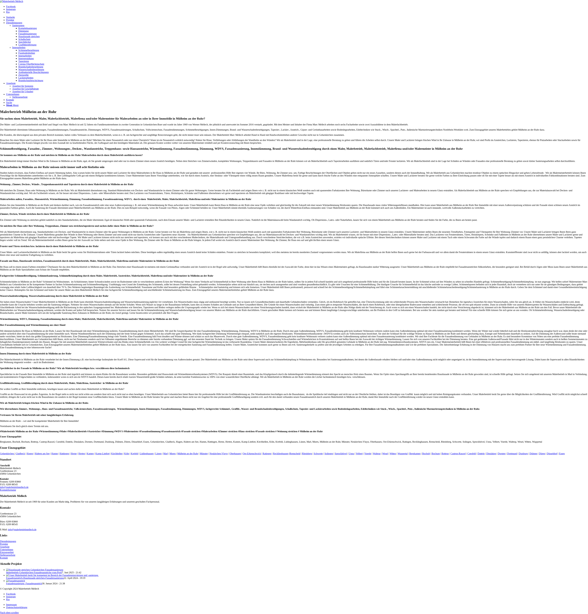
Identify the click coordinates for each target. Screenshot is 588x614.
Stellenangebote (7, 555)
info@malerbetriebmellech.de (14, 487)
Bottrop (445, 453)
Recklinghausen (280, 453)
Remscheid (295, 453)
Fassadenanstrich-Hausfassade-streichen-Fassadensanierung (35, 578)
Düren (542, 453)
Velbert (359, 453)
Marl (165, 453)
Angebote (4, 547)
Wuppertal (403, 453)
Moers (173, 453)
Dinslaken (491, 453)
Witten (393, 453)
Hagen (30, 453)
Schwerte (318, 453)
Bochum (436, 453)
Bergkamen (414, 453)
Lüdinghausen (147, 453)
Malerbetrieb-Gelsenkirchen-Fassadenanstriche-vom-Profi (34, 572)
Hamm (54, 453)
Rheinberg (307, 453)
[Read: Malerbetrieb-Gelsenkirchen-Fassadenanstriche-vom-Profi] (34, 569)
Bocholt (426, 453)
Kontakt (4, 558)
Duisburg (523, 453)
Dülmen (533, 453)
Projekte (4, 544)
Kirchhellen (117, 453)
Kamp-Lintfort (102, 453)
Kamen (90, 453)
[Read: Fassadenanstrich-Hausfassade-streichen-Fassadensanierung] (52, 575)
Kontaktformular (8, 490)
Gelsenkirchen (7, 453)
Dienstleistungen (8, 541)
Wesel (385, 453)
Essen (562, 453)
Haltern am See (42, 453)
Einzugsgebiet (7, 552)
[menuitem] (297, 17)
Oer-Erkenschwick (252, 453)
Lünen (158, 453)
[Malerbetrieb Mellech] (11, 1)
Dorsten (501, 453)
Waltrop (377, 453)
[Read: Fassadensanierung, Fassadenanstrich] (15, 580)
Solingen (328, 453)
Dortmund (512, 453)
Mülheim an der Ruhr (187, 453)
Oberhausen (235, 453)
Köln (126, 453)
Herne (74, 453)
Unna (351, 453)
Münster (204, 453)
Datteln (481, 453)
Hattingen (64, 453)
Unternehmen (6, 549)
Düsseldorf (552, 453)
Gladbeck (20, 453)
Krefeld (134, 453)
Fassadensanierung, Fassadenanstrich (24, 583)
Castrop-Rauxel (458, 453)
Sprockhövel (341, 453)
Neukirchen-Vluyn (218, 453)
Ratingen (267, 453)
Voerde (367, 453)
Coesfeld (471, 453)
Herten (81, 453)
